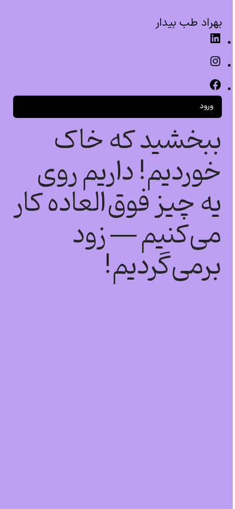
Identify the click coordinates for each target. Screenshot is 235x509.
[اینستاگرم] (215, 66)
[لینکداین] (215, 43)
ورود (206, 106)
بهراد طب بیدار (188, 23)
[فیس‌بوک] (215, 89)
